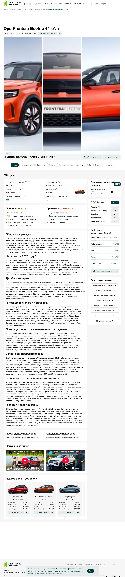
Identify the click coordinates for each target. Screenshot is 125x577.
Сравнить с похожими (103, 290)
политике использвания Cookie (50, 573)
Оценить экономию (103, 300)
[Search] (93, 4)
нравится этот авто (26, 33)
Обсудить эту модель (103, 321)
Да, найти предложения (92, 157)
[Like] (112, 192)
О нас (119, 565)
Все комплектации (46, 33)
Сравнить (58, 4)
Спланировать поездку (103, 311)
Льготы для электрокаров (103, 306)
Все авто (48, 4)
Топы (112, 565)
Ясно (90, 571)
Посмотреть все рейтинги (106, 271)
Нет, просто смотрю (111, 157)
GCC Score (9, 33)
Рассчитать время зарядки (103, 295)
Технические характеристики (103, 285)
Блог (85, 4)
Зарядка (67, 4)
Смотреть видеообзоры (103, 316)
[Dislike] (117, 192)
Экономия (77, 4)
